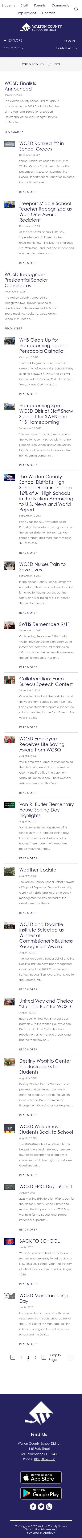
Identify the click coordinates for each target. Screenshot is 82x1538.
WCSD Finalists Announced (20, 86)
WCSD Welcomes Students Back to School (46, 1129)
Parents (40, 5)
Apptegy (49, 1532)
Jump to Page (55, 1357)
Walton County (33, 64)
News (56, 64)
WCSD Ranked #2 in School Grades (41, 146)
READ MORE (14, 131)
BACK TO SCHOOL (39, 1241)
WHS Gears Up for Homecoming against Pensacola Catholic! (43, 345)
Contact (48, 13)
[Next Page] (44, 1357)
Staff (24, 5)
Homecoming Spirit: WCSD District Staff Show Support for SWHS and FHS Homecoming (46, 414)
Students (8, 5)
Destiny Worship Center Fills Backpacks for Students (45, 1066)
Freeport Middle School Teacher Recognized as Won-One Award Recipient (45, 212)
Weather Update (37, 870)
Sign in (69, 41)
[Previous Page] (12, 1357)
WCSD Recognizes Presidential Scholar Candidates (26, 280)
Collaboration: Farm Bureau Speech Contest (46, 681)
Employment (26, 13)
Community (60, 5)
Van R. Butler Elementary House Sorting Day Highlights (46, 810)
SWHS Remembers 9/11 (44, 624)
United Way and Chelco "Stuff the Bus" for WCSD (46, 1003)
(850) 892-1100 (44, 1459)
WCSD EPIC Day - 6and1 (46, 1186)
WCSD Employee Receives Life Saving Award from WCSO (41, 744)
